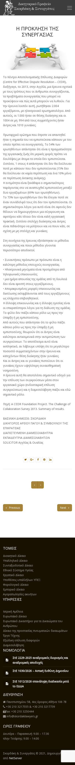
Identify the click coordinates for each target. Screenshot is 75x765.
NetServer (15, 758)
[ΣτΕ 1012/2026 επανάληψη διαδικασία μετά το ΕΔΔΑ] (7, 683)
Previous (14, 508)
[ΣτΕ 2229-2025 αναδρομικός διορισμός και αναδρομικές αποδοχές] (7, 660)
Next (63, 508)
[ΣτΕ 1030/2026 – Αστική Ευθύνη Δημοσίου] (7, 673)
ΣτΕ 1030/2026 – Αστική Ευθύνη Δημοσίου (41, 671)
